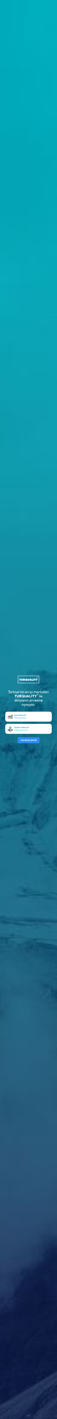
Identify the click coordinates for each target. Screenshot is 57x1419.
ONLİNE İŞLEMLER (28, 740)
